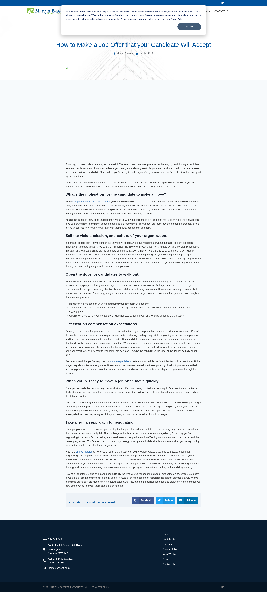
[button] (143, 500)
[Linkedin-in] (222, 3)
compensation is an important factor (91, 201)
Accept (189, 26)
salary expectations (120, 361)
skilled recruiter (84, 451)
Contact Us (221, 11)
